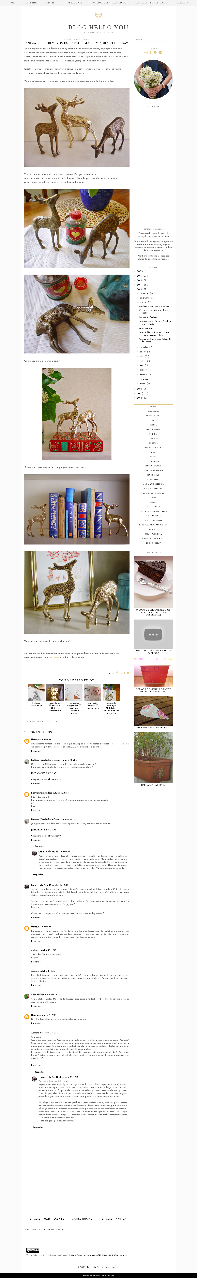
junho (142, 361)
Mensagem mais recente (45, 1219)
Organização (153, 507)
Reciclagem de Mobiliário (151, 3)
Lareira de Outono (148, 317)
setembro (144, 347)
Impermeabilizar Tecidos (153, 727)
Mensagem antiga (112, 1219)
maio (142, 365)
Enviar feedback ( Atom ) (51, 1229)
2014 (139, 285)
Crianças (153, 438)
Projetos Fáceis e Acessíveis (108, 3)
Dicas (153, 452)
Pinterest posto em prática (153, 511)
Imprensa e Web (73, 3)
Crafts (50, 3)
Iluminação (153, 475)
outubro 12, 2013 (54, 995)
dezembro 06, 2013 (49, 1033)
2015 (139, 280)
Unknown (35, 740)
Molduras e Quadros (153, 493)
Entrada (153, 457)
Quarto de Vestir (153, 520)
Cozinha (153, 434)
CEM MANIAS (38, 995)
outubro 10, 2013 (48, 740)
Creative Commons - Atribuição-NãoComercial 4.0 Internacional (98, 1255)
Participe (54, 658)
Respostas (39, 846)
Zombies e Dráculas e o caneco (154, 306)
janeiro (143, 383)
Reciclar (153, 529)
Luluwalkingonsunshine (41, 793)
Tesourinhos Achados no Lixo (153, 538)
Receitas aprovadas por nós (153, 525)
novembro (145, 298)
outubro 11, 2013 (47, 971)
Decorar (42, 722)
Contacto (182, 3)
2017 (139, 271)
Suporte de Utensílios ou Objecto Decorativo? (55, 707)
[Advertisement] (76, 1195)
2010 (140, 398)
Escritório (153, 461)
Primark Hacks (153, 516)
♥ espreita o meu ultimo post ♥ (46, 780)
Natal (153, 497)
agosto (143, 352)
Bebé (153, 420)
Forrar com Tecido (153, 470)
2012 (139, 389)
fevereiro (144, 379)
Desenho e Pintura (153, 448)
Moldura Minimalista (36, 704)
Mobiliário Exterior (153, 484)
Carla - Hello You (47, 852)
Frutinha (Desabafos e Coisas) (46, 760)
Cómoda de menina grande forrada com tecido (153, 690)
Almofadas (153, 411)
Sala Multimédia (153, 534)
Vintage (53, 722)
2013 (139, 289)
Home (12, 3)
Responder (36, 751)
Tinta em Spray (153, 543)
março (143, 375)
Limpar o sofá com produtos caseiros (153, 652)
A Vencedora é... (147, 328)
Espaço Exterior (153, 466)
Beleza (153, 425)
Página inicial (82, 1219)
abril (142, 370)
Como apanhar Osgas (153, 785)
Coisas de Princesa (153, 429)
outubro (144, 302)
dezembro (145, 293)
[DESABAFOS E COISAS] (44, 773)
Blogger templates (94, 1275)
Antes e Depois (153, 416)
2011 (139, 394)
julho (142, 356)
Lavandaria (153, 479)
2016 (139, 276)
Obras (153, 502)
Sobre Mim (31, 3)
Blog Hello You (98, 27)
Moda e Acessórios (153, 488)
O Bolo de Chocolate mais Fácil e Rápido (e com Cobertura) (153, 612)
